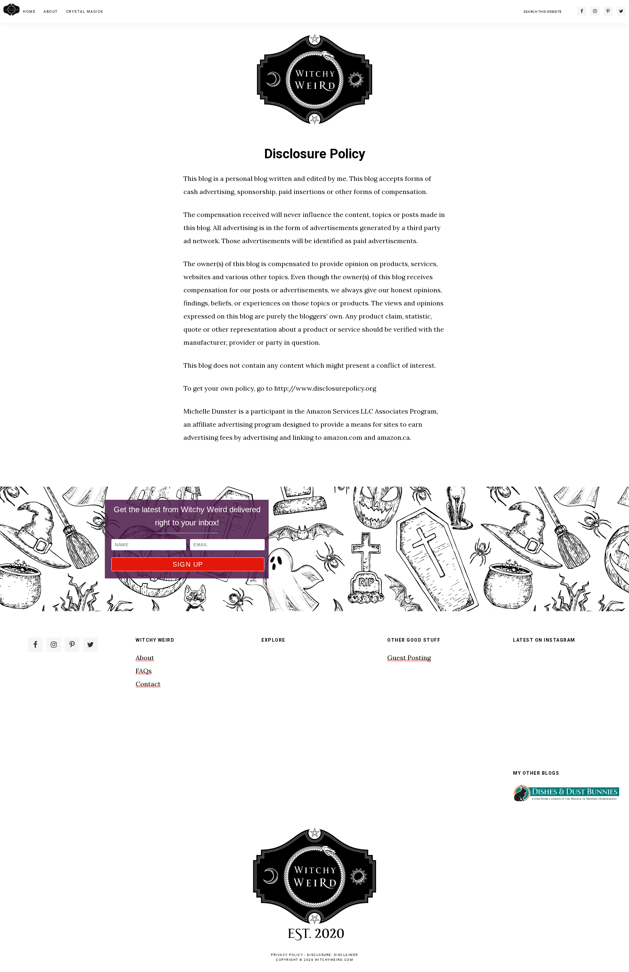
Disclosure (319, 955)
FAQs (144, 671)
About (145, 657)
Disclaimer (346, 955)
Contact (148, 684)
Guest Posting (409, 657)
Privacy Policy (287, 955)
